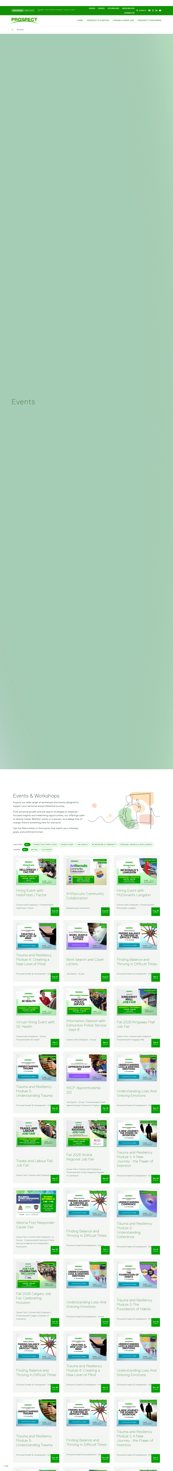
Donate (101, 8)
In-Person (47, 849)
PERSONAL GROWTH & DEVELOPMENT (136, 844)
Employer (29, 10)
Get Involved (113, 8)
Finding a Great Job (123, 20)
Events (92, 8)
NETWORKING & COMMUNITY (104, 844)
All (27, 844)
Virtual (34, 849)
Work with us (128, 8)
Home (80, 20)
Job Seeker (18, 10)
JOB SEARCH (82, 844)
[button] (86, 10)
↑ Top (5, 1466)
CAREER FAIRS (67, 844)
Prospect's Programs (149, 20)
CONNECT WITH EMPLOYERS (45, 844)
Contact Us (129, 13)
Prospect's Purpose (98, 20)
